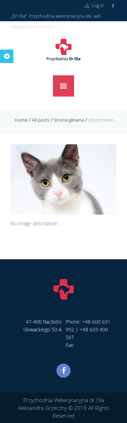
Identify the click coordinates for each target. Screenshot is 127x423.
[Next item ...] (90, 179)
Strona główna (69, 120)
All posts (40, 120)
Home (21, 120)
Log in (97, 5)
